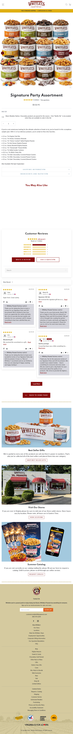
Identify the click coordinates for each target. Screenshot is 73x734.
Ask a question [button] (47, 259)
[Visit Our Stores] (36, 485)
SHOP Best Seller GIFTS (36, 460)
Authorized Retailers (36, 699)
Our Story (36, 627)
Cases (36, 667)
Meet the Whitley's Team (36, 633)
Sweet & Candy (36, 654)
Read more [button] (8, 322)
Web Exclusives (36, 673)
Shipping (36, 694)
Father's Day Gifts (36, 665)
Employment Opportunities (36, 636)
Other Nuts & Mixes (36, 659)
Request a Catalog (36, 691)
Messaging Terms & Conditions (37, 710)
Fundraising (36, 702)
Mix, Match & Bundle (36, 670)
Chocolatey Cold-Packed (36, 657)
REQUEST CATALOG (36, 574)
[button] (28, 100)
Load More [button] (36, 384)
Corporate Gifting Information (36, 638)
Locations (36, 630)
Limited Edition (36, 684)
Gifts (36, 662)
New (36, 676)
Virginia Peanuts (36, 651)
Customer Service (36, 697)
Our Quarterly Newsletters (36, 641)
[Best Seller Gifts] (36, 427)
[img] (7, 289)
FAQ (36, 644)
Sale (36, 678)
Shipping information (34, 169)
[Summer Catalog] (36, 542)
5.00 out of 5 (41, 239)
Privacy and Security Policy (36, 705)
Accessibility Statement (36, 707)
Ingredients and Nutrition (34, 174)
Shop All (36, 681)
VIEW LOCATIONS (36, 517)
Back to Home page (38, 395)
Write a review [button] (23, 259)
